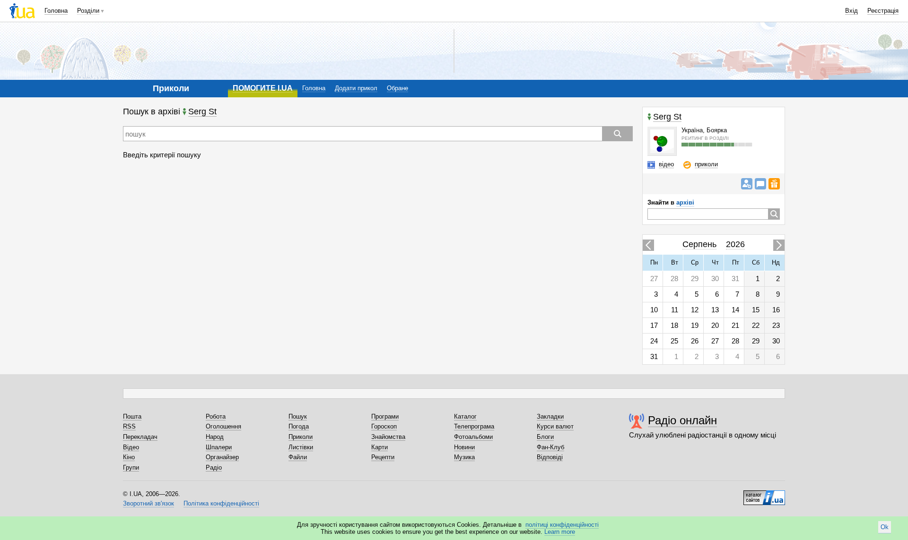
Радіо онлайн (682, 420)
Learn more (559, 531)
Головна (56, 10)
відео (666, 164)
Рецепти (382, 457)
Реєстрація (883, 10)
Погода (298, 426)
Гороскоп (384, 426)
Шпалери (219, 447)
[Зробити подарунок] (774, 183)
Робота (216, 416)
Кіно (129, 457)
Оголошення (223, 426)
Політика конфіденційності (221, 503)
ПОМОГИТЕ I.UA (263, 88)
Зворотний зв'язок (148, 503)
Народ (215, 436)
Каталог (465, 416)
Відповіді (550, 457)
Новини (464, 447)
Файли (297, 457)
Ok (885, 527)
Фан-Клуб (550, 447)
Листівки (300, 447)
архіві (685, 202)
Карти (379, 447)
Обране (397, 88)
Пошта (132, 416)
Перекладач (140, 436)
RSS (129, 426)
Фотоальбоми (473, 436)
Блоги (545, 436)
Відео (131, 447)
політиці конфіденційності (562, 524)
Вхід (851, 10)
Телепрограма (474, 426)
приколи (706, 164)
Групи (131, 467)
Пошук (297, 416)
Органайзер (222, 457)
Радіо (214, 467)
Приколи (300, 436)
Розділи (88, 10)
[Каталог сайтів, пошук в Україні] (764, 494)
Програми (385, 416)
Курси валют (555, 426)
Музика (464, 457)
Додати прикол (356, 88)
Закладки (550, 416)
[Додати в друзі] (746, 183)
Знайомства (388, 436)
